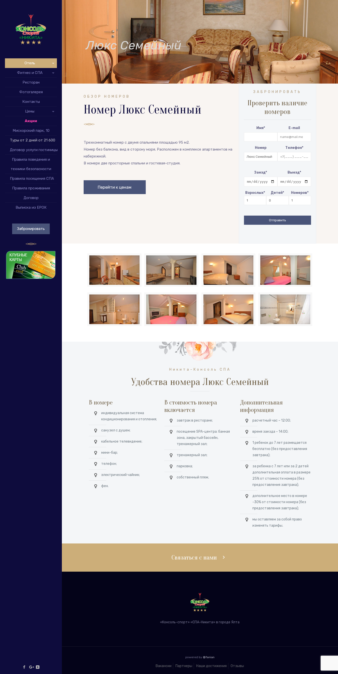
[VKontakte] (37, 667)
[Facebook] (24, 667)
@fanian (209, 657)
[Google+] (31, 667)
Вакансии (163, 666)
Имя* (260, 128)
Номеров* (300, 193)
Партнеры (183, 666)
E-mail (294, 128)
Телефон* (294, 148)
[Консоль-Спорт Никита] (31, 29)
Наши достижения (211, 666)
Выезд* (294, 172)
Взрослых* (255, 193)
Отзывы (237, 666)
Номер (260, 148)
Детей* (277, 193)
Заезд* (260, 172)
